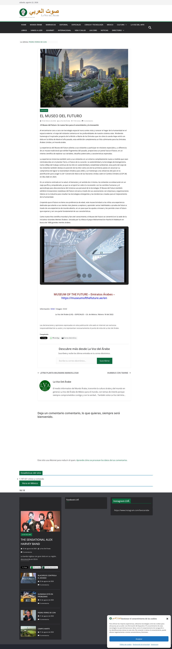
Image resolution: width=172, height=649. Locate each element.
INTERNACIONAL (64, 30)
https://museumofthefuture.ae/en (84, 298)
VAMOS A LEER (36, 30)
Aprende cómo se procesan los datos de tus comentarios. (101, 460)
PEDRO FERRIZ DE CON (38, 43)
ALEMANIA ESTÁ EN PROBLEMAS (41, 41)
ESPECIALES (76, 25)
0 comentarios (88, 121)
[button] (167, 619)
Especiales (44, 110)
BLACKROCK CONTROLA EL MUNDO (47, 576)
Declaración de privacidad (141, 644)
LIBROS (24, 30)
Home (23, 25)
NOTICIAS (104, 30)
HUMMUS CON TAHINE (117, 373)
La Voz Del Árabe (64, 121)
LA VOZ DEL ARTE (137, 25)
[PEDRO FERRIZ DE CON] (28, 616)
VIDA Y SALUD (80, 30)
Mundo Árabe (36, 25)
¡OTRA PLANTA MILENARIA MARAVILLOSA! (59, 373)
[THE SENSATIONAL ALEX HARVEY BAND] (40, 521)
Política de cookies (126, 644)
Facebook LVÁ (72, 499)
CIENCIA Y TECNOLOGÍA (94, 25)
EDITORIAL (64, 25)
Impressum (154, 644)
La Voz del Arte (26, 534)
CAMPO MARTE (44, 629)
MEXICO (110, 25)
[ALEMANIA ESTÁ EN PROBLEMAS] (28, 598)
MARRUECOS (51, 25)
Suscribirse (105, 361)
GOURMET (50, 30)
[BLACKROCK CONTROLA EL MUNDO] (28, 580)
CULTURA (120, 25)
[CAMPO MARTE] (28, 632)
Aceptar (139, 639)
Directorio (117, 30)
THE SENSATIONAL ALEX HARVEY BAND (36, 542)
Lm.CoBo (93, 30)
